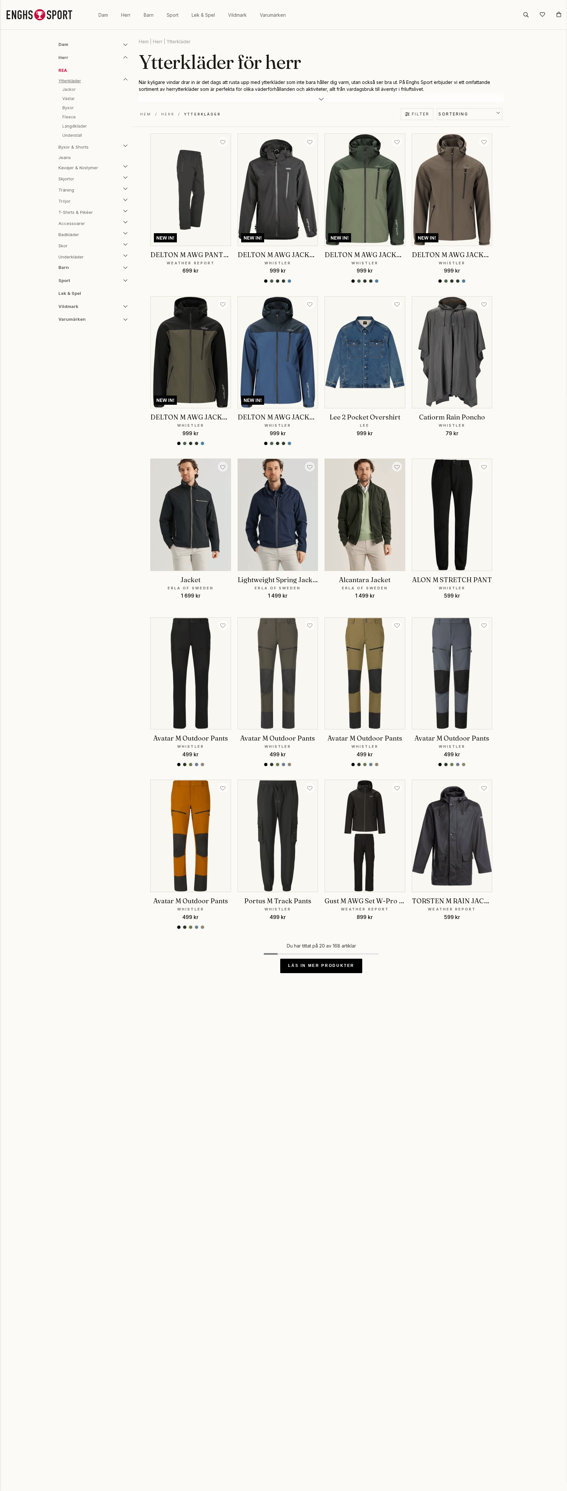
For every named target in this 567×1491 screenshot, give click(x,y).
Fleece (69, 116)
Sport (172, 15)
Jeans (64, 157)
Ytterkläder (69, 80)
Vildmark (237, 15)
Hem (144, 41)
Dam (103, 15)
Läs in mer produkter (321, 965)
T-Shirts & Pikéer (75, 212)
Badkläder (68, 234)
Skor (63, 245)
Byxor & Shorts (73, 147)
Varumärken (273, 15)
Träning (66, 190)
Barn (149, 15)
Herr (126, 15)
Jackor (68, 89)
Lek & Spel (203, 15)
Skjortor (66, 178)
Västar (68, 98)
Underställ (72, 135)
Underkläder (71, 256)
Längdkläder (74, 126)
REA (62, 70)
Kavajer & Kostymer (78, 167)
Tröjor (64, 201)
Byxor (68, 107)
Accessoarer (71, 223)
